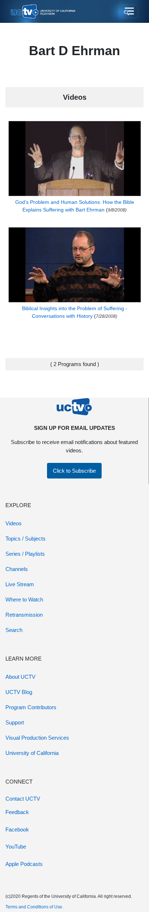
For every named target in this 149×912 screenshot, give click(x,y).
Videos (13, 523)
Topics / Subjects (25, 538)
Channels (16, 569)
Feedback (17, 812)
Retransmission (24, 615)
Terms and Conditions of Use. (34, 906)
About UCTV (20, 677)
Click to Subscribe (74, 471)
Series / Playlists (25, 554)
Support (14, 722)
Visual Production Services (37, 738)
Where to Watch (24, 599)
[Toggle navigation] (128, 12)
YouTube (15, 846)
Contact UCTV (22, 799)
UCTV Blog (18, 692)
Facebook (17, 829)
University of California (32, 753)
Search (13, 630)
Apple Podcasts (24, 864)
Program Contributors (30, 707)
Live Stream (19, 584)
